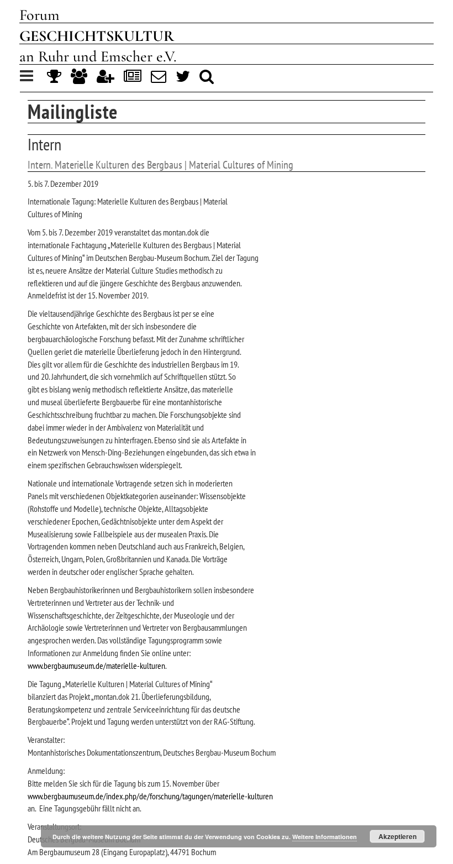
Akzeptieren (397, 836)
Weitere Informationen (324, 836)
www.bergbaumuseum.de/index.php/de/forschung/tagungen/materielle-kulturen (150, 796)
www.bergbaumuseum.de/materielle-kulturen (96, 665)
